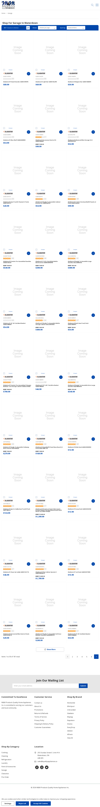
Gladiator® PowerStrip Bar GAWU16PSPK (15, 81)
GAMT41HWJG (39, 504)
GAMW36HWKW (40, 256)
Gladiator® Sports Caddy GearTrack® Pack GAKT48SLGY (16, 510)
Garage (4, 770)
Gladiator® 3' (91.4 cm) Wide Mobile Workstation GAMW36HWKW (47, 262)
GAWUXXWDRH (72, 442)
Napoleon (71, 720)
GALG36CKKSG (40, 318)
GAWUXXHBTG (7, 628)
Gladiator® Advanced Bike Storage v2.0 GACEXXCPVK (80, 141)
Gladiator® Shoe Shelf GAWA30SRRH (14, 140)
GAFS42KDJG (6, 442)
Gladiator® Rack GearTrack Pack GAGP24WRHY (78, 324)
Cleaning (4, 756)
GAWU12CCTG (7, 567)
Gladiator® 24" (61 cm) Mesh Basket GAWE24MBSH (14, 324)
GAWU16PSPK (7, 76)
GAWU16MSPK (72, 76)
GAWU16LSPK (39, 76)
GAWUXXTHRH (72, 567)
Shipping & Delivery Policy (43, 724)
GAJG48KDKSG (72, 380)
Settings (7, 803)
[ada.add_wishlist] (28, 73)
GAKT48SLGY (6, 504)
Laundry (4, 763)
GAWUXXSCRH (72, 504)
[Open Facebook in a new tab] (37, 767)
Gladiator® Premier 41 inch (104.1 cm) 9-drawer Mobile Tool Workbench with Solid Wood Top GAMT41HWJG (49, 510)
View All (70, 738)
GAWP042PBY (71, 196)
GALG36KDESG (72, 256)
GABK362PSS (39, 196)
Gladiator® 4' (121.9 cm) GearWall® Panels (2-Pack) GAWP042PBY (82, 202)
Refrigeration (6, 759)
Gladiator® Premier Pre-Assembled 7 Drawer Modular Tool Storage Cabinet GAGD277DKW (17, 386)
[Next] (96, 656)
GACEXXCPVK (71, 135)
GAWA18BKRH (39, 380)
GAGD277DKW (7, 380)
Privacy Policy (39, 720)
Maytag (70, 717)
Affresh (70, 734)
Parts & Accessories (8, 766)
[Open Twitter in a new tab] (46, 767)
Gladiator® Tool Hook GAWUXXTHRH (79, 572)
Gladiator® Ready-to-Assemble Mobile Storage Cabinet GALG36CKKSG (48, 324)
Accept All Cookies (40, 803)
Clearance (5, 774)
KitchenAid (71, 703)
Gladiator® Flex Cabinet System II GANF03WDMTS (46, 573)
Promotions (38, 710)
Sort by (62, 28)
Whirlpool (70, 706)
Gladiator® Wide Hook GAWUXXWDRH (79, 447)
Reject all (22, 803)
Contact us (38, 703)
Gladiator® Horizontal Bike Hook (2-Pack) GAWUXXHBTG (16, 634)
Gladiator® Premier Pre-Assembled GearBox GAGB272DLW (17, 262)
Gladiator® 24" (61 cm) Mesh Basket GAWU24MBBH (79, 634)
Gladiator (70, 713)
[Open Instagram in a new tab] (41, 767)
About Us (37, 706)
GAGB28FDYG (39, 628)
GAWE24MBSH (7, 318)
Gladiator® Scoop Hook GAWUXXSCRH (79, 509)
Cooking (4, 752)
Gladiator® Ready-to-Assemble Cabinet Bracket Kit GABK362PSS (48, 202)
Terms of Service (40, 717)
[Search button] (92, 5)
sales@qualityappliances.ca (47, 761)
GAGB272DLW (7, 256)
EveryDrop (71, 727)
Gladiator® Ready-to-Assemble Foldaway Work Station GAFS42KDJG (16, 448)
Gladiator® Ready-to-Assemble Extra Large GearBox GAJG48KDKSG (81, 386)
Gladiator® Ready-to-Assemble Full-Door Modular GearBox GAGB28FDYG (48, 634)
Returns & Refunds (41, 713)
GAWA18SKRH (39, 135)
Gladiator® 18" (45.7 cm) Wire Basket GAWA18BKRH (47, 386)
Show (35, 28)
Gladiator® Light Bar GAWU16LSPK (46, 81)
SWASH (70, 731)
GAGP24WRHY (72, 318)
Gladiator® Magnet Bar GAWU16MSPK (79, 81)
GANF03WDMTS (40, 567)
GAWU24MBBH (72, 628)
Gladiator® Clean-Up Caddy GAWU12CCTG (16, 572)
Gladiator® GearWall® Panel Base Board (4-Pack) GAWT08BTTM (49, 448)
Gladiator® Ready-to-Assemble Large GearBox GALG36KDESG (80, 262)
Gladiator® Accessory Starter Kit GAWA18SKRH (46, 141)
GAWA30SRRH (7, 135)
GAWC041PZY (7, 196)
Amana (69, 724)
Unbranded (71, 710)
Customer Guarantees (42, 727)
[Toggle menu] (97, 5)
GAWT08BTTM (39, 442)
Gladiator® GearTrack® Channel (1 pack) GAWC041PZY (16, 202)
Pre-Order (5, 777)
